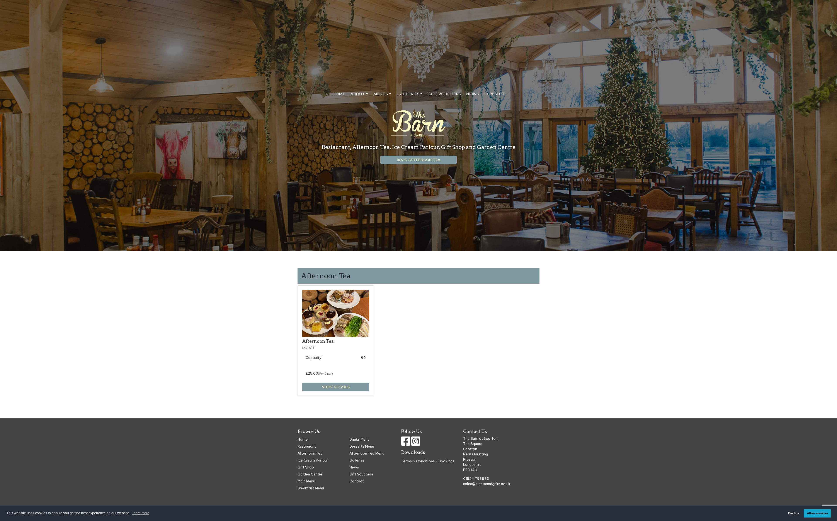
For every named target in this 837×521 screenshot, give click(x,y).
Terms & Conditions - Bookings (427, 461)
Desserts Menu (361, 446)
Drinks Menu (359, 439)
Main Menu (306, 481)
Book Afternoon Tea (419, 160)
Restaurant (307, 446)
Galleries (356, 460)
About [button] (357, 94)
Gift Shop (306, 467)
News (472, 94)
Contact (494, 94)
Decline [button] (793, 513)
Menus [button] (380, 94)
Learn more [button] (140, 513)
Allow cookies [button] (817, 513)
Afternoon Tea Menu (366, 453)
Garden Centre (310, 474)
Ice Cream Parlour (313, 460)
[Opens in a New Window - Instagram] (415, 443)
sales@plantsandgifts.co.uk (486, 484)
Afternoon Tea (318, 341)
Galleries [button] (407, 94)
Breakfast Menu (311, 488)
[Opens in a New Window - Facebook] (406, 443)
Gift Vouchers (444, 94)
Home (338, 94)
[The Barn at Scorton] (418, 118)
